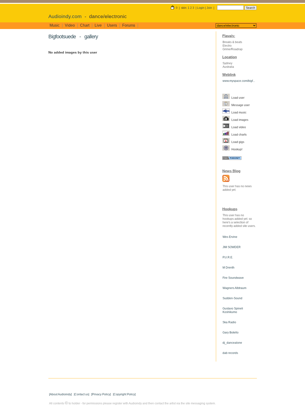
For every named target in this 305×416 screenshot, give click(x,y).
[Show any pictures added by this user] (226, 120)
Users (112, 25)
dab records (230, 353)
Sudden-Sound (232, 298)
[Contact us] (81, 394)
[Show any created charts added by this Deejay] (226, 134)
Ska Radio (229, 322)
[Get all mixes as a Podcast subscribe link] (231, 159)
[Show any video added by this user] (226, 127)
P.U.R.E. (228, 257)
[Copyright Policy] (124, 394)
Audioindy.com (65, 16)
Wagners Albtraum (234, 288)
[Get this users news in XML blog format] (224, 179)
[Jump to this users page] (226, 97)
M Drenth (228, 267)
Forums (128, 25)
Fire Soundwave (233, 277)
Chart (84, 25)
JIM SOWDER (232, 247)
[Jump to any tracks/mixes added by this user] (226, 112)
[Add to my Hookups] (226, 149)
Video (70, 25)
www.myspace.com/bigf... (239, 81)
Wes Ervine (230, 237)
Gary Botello (231, 332)
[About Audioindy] (60, 394)
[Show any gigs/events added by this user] (226, 142)
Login (200, 8)
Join (209, 8)
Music (55, 25)
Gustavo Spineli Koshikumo (233, 310)
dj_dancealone (232, 342)
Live (98, 25)
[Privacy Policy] (101, 394)
